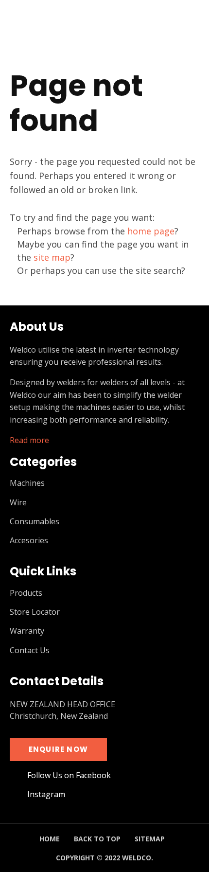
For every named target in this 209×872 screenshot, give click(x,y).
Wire (18, 502)
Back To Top (97, 838)
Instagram (46, 794)
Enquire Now (58, 749)
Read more (29, 440)
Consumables (34, 521)
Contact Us (30, 650)
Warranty (27, 631)
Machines (27, 483)
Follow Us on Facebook (69, 775)
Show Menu (15, 26)
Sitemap (150, 838)
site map (52, 257)
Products (26, 593)
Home (49, 838)
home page (150, 231)
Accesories (29, 540)
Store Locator (35, 612)
